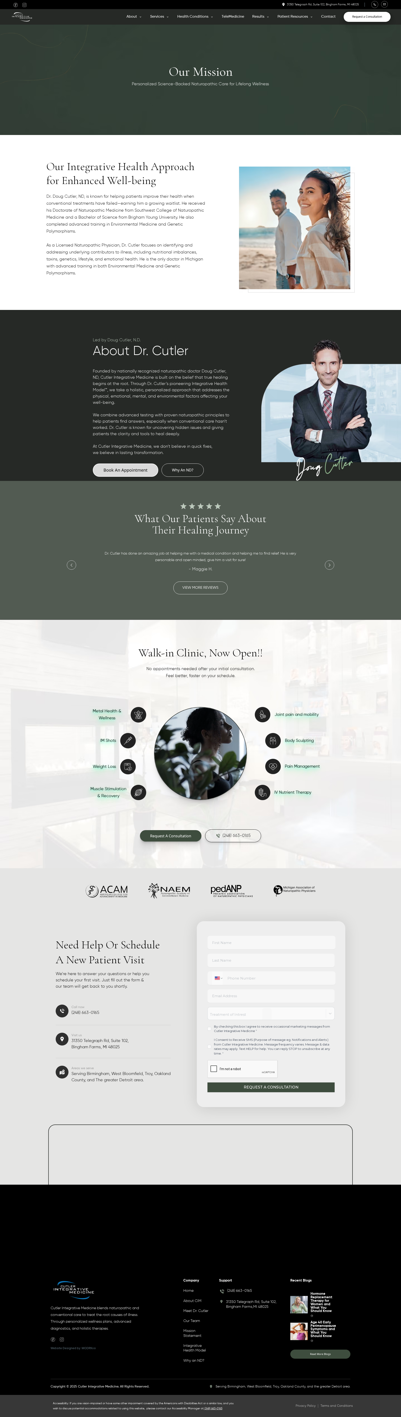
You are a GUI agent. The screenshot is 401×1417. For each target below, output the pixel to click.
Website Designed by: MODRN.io (73, 1348)
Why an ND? (193, 1361)
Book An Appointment (125, 470)
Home (188, 1291)
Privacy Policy (306, 1405)
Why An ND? (182, 470)
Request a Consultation (367, 17)
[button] (134, 17)
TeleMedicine (233, 17)
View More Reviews (200, 588)
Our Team (191, 1321)
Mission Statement (192, 1333)
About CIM (192, 1301)
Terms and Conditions (336, 1405)
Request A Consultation (170, 835)
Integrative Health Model (194, 1348)
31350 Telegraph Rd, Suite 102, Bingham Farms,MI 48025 (251, 1304)
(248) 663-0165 (239, 1291)
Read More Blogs (320, 1354)
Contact (328, 17)
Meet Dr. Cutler (195, 1311)
